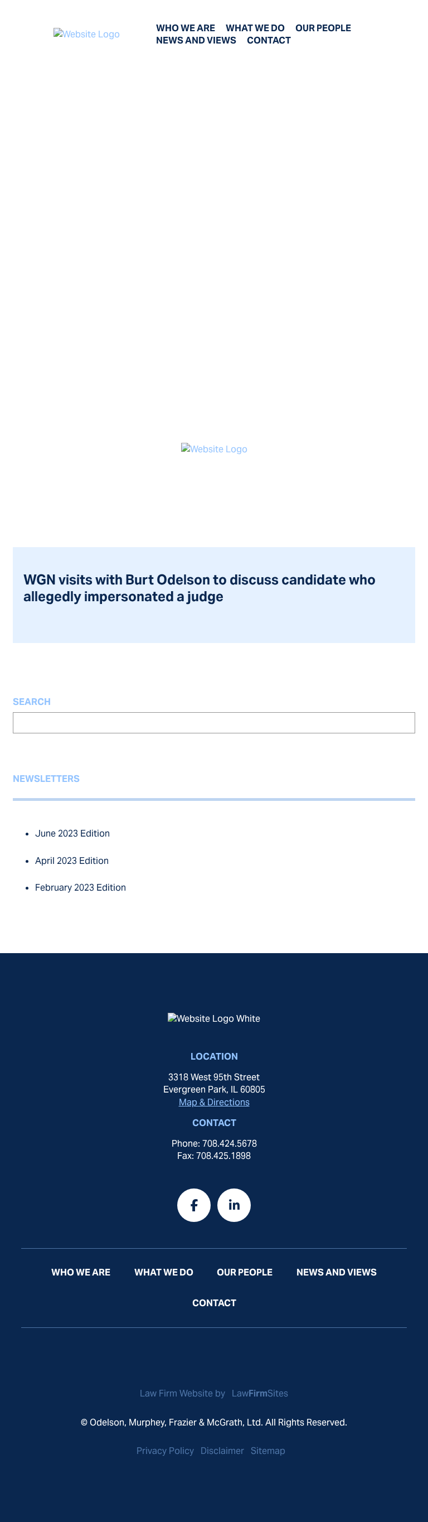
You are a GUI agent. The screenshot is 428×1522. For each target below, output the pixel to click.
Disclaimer (222, 1451)
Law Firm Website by (183, 1393)
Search (32, 702)
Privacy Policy (165, 1451)
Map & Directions (214, 1102)
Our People (323, 28)
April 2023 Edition (72, 861)
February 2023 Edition (80, 887)
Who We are (185, 28)
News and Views (196, 40)
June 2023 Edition (72, 833)
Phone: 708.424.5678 (214, 1143)
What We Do (255, 28)
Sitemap (268, 1451)
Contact (269, 40)
